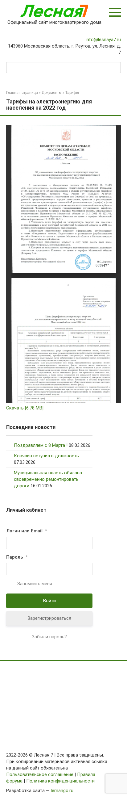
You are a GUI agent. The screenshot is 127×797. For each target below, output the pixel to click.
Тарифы (72, 92)
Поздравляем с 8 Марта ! (41, 445)
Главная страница (22, 92)
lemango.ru (62, 790)
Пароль (17, 557)
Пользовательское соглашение (39, 774)
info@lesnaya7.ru (103, 39)
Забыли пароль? (49, 637)
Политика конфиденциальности (60, 781)
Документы (52, 92)
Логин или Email (26, 531)
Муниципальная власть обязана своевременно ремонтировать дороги (48, 479)
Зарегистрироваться (49, 618)
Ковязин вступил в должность (46, 456)
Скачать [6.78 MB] (24, 408)
